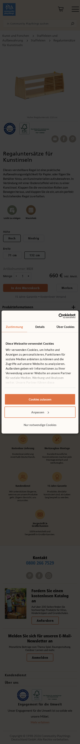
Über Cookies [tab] (66, 327)
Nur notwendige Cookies (40, 425)
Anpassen (37, 412)
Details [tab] (40, 327)
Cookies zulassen (40, 399)
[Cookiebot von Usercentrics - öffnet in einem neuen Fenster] (59, 315)
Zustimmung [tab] (14, 327)
